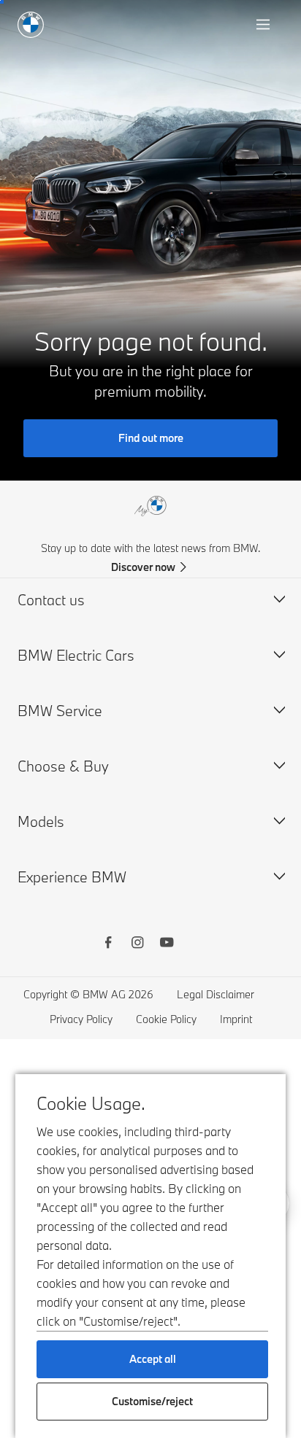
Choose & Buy (63, 766)
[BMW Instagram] (137, 944)
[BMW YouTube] (166, 944)
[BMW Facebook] (108, 944)
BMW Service (60, 710)
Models (41, 821)
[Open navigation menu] (264, 25)
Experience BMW (72, 877)
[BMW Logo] (31, 25)
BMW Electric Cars (76, 655)
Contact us (51, 600)
